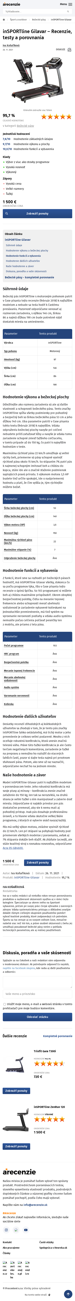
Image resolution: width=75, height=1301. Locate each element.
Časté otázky (46, 1242)
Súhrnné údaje (14, 245)
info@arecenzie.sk (35, 1205)
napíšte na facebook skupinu (19, 968)
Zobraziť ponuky (37, 213)
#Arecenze (9, 1213)
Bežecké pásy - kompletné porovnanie (29, 277)
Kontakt (7, 1242)
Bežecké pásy (25, 125)
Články (6, 1253)
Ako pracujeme (11, 1248)
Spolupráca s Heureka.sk (53, 1248)
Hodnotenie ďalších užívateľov (23, 261)
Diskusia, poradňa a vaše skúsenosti (26, 271)
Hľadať (69, 11)
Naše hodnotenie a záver (20, 266)
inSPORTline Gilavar (18, 239)
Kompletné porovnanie (57, 1036)
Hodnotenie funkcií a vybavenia (23, 256)
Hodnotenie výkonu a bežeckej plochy (27, 251)
